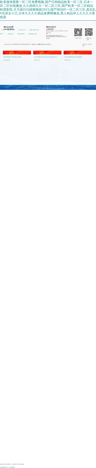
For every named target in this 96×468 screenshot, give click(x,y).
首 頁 (2, 29)
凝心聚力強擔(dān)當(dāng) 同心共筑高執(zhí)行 (45, 57)
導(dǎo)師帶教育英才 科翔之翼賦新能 (73, 57)
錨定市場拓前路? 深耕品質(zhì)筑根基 (12, 57)
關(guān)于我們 (11, 29)
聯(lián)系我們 (21, 33)
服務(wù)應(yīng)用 (34, 29)
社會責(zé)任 (11, 33)
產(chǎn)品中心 (22, 29)
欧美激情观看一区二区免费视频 (7, 467)
